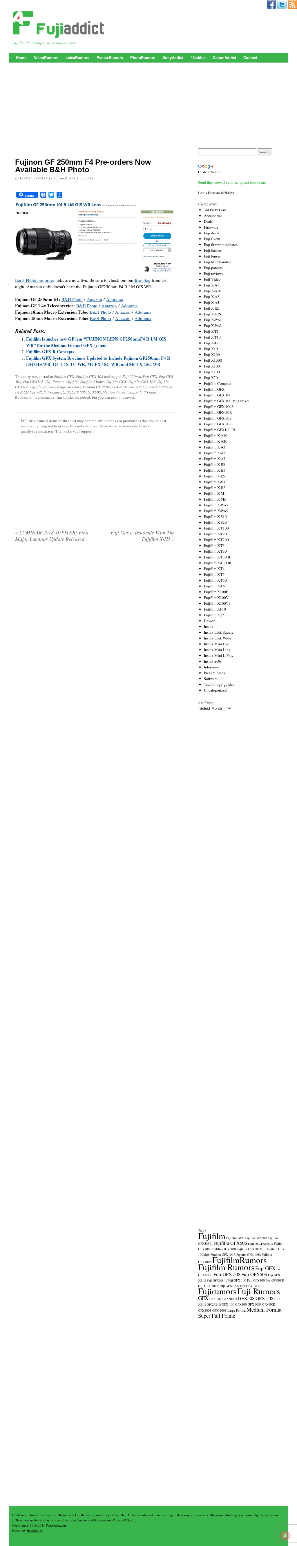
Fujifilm (72, 381)
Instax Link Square (218, 632)
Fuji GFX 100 (237, 1280)
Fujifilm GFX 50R (218, 412)
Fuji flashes (213, 250)
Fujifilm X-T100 (216, 528)
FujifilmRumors (69, 386)
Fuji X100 (212, 354)
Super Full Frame (143, 392)
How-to (209, 620)
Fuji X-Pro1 (213, 319)
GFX (66, 392)
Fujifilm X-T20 (215, 533)
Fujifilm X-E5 (214, 476)
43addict (198, 58)
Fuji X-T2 (211, 342)
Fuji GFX (150, 376)
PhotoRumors (142, 58)
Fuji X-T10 (212, 337)
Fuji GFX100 (256, 1280)
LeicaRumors (77, 58)
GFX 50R (215, 1299)
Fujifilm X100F (216, 591)
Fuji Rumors (54, 381)
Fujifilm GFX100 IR (219, 429)
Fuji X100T (213, 366)
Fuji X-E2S (212, 314)
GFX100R (268, 1304)
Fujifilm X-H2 (214, 487)
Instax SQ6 (212, 661)
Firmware (211, 227)
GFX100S (204, 1310)
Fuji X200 (212, 371)
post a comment (123, 397)
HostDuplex (35, 1530)
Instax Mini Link (217, 649)
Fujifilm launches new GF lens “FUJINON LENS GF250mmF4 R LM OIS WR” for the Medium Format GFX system (96, 342)
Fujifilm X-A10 (215, 435)
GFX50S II (214, 1304)
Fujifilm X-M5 (215, 499)
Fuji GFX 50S (226, 1274)
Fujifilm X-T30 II (217, 557)
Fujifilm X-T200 (216, 539)
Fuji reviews (213, 273)
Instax (208, 626)
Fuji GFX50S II (217, 1280)
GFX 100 (228, 1304)
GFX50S (94, 392)
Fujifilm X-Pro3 (216, 505)
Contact (250, 58)
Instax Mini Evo (216, 643)
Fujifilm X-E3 (214, 464)
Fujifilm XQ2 (214, 614)
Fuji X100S (213, 360)
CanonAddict (224, 58)
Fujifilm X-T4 (214, 568)
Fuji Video (212, 279)
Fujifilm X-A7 (214, 458)
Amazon (94, 299)
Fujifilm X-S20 (215, 522)
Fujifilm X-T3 (214, 545)
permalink (46, 397)
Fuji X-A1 (211, 285)
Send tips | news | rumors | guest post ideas (232, 182)
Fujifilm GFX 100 (217, 395)
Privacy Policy (122, 1520)
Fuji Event (212, 238)
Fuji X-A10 (212, 290)
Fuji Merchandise (217, 261)
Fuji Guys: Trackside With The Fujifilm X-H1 (143, 535)
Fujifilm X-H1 (214, 481)
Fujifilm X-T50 (215, 580)
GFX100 (241, 1304)
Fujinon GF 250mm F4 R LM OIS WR (112, 386)
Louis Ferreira (34, 178)
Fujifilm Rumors (42, 386)
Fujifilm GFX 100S (218, 406)
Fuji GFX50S (33, 381)
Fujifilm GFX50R (256, 1238)
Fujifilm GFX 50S (89, 376)
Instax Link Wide (217, 638)
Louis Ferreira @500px (216, 192)
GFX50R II (229, 1299)
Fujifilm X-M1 (215, 493)
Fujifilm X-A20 (215, 441)
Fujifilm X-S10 (215, 516)
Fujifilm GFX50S (230, 1243)
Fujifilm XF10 (215, 609)
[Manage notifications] (285, 1535)
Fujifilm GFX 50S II (219, 424)
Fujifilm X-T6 (214, 586)
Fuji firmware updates (221, 244)
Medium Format (115, 392)
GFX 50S (79, 392)
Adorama (114, 299)
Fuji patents (213, 267)
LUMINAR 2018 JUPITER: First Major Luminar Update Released (51, 535)
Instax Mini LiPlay (218, 655)
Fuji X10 (211, 348)
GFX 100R (254, 1304)
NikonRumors (46, 58)
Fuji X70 (211, 377)
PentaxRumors (110, 58)
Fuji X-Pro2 (213, 325)
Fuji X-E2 (211, 308)
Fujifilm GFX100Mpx (251, 1249)
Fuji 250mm (131, 376)
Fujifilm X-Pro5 (216, 510)
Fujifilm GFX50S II (260, 1244)
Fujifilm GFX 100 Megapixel (226, 400)
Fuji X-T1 (211, 331)
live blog (143, 280)
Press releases (214, 672)
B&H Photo (72, 299)
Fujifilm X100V (216, 597)
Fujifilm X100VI (217, 603)
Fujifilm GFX (64, 376)
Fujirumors (52, 392)
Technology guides (219, 684)
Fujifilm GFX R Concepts (50, 351)
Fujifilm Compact (217, 383)
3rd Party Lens (215, 209)
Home (21, 58)
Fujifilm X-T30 (215, 551)
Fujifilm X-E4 (214, 470)
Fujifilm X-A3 (214, 447)
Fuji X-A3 (211, 302)
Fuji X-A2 (211, 296)
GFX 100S (219, 1310)
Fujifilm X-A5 (214, 452)
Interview (211, 667)
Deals (208, 221)
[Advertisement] (95, 111)
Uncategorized (215, 690)
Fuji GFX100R (275, 1280)
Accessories (213, 215)
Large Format (236, 1310)
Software (211, 678)
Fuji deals (211, 233)
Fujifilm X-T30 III (217, 562)
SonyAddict (172, 58)
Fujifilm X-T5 (214, 574)
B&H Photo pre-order (34, 280)
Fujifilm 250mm (92, 381)
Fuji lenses (212, 256)
